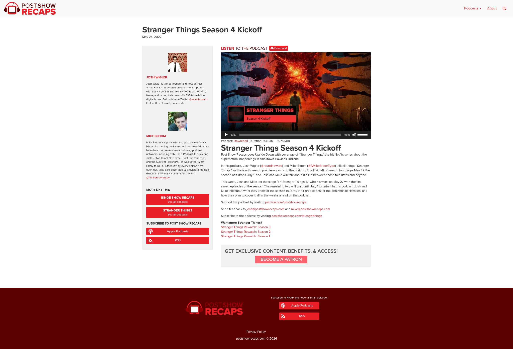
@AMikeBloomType (321, 166)
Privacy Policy (256, 332)
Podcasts (471, 8)
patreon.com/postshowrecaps (285, 202)
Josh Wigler (156, 77)
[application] (296, 135)
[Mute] (354, 135)
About (492, 8)
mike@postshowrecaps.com (310, 209)
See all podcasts (177, 199)
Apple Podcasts (178, 231)
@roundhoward (271, 166)
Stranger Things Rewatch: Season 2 (246, 232)
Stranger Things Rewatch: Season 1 (245, 236)
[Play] (226, 135)
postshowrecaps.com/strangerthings (297, 216)
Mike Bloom (156, 136)
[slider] (363, 134)
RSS (178, 240)
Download (280, 48)
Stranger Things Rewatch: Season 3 (246, 227)
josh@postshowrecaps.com (265, 209)
